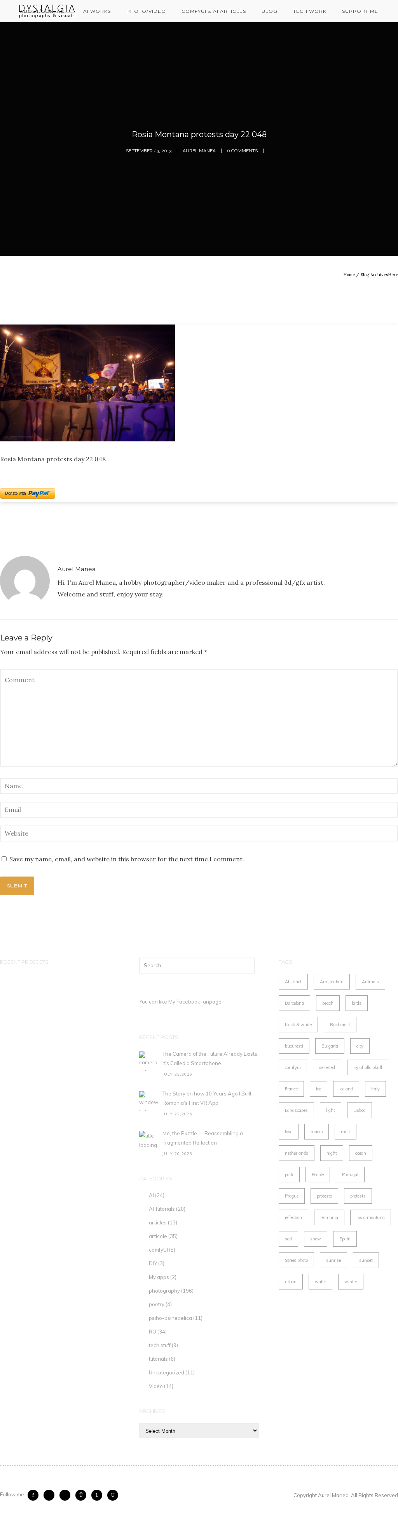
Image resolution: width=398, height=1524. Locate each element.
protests (358, 1196)
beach (327, 1003)
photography (164, 1291)
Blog (270, 11)
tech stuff (160, 1345)
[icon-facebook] (35, 1495)
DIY (153, 1263)
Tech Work (309, 11)
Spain (345, 1239)
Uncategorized (166, 1372)
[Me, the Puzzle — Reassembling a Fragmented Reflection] (149, 1140)
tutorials (158, 1359)
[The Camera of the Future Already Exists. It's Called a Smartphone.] (149, 1061)
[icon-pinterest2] (66, 1495)
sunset (366, 1260)
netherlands (296, 1153)
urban (291, 1281)
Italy (375, 1089)
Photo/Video (146, 11)
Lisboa (359, 1110)
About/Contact (44, 11)
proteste (324, 1196)
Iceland (346, 1089)
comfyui (293, 1067)
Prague (291, 1196)
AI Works (97, 11)
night (331, 1153)
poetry (156, 1304)
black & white (298, 1024)
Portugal (350, 1174)
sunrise (333, 1260)
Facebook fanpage (199, 1001)
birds (356, 1003)
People (318, 1174)
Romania (329, 1217)
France (291, 1089)
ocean (360, 1153)
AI (151, 1195)
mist (345, 1131)
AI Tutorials (162, 1209)
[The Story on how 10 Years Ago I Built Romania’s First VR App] (149, 1101)
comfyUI (158, 1250)
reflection (293, 1217)
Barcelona (294, 1003)
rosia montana (370, 1217)
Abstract (293, 981)
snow (315, 1239)
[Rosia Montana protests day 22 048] (199, 383)
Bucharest (340, 1024)
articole (158, 1236)
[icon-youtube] (112, 1495)
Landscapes (296, 1110)
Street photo (296, 1260)
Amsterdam (332, 981)
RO (152, 1331)
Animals (370, 981)
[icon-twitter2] (51, 1495)
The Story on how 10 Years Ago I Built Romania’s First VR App (206, 1098)
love (288, 1131)
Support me (360, 11)
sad (288, 1239)
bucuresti (294, 1046)
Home (349, 274)
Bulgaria (329, 1046)
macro (317, 1131)
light (330, 1110)
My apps (159, 1277)
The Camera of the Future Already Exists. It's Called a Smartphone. (210, 1058)
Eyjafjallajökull (367, 1067)
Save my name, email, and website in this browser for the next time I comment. (126, 859)
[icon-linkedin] (98, 1495)
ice (318, 1089)
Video (156, 1386)
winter (350, 1281)
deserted (327, 1067)
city (359, 1046)
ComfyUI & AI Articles (214, 11)
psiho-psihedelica (170, 1318)
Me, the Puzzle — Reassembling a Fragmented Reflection (202, 1138)
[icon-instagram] (82, 1495)
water (320, 1281)
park (289, 1174)
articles (158, 1222)
